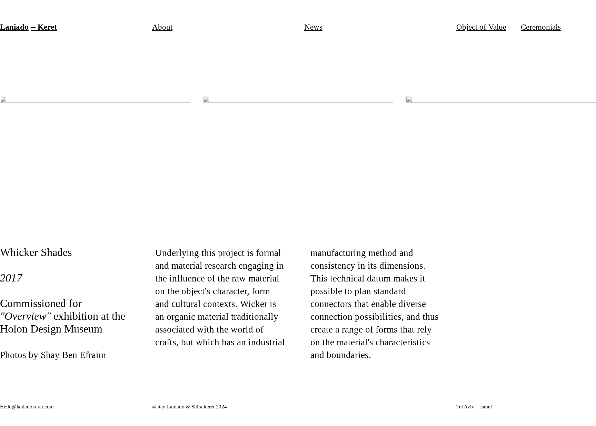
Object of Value (481, 26)
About (162, 26)
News (313, 26)
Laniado (14, 26)
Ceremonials (541, 26)
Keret (47, 26)
